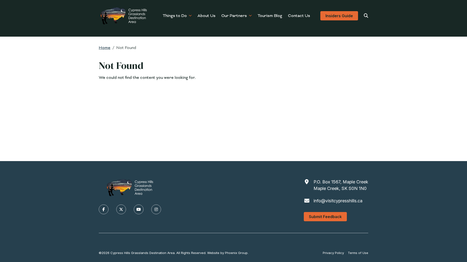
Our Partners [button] (234, 15)
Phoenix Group (236, 253)
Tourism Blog (270, 15)
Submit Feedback (325, 216)
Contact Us (299, 15)
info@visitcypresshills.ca (338, 200)
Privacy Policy (333, 253)
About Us (207, 15)
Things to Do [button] (175, 15)
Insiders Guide (339, 15)
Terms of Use (358, 253)
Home (104, 47)
